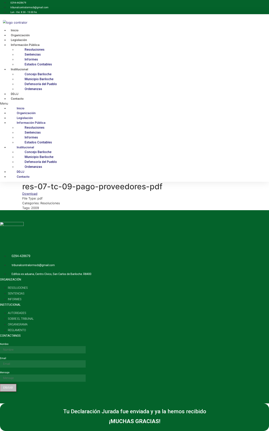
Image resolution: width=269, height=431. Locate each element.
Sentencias (33, 54)
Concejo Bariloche (38, 74)
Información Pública (25, 45)
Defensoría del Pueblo (41, 84)
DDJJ (20, 172)
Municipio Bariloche (39, 79)
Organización (26, 113)
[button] (90, 103)
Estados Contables (38, 64)
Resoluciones (35, 49)
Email (3, 358)
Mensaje (4, 372)
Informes (31, 59)
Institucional (19, 69)
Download (29, 194)
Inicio (20, 108)
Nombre (4, 344)
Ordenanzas (33, 89)
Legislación (25, 118)
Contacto (17, 98)
